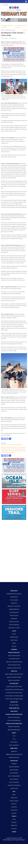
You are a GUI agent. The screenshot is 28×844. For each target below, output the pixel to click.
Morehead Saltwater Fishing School (14, 723)
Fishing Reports (14, 591)
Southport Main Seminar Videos (14, 720)
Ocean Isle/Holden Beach (14, 625)
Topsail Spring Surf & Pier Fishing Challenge (14, 689)
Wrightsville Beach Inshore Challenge (14, 662)
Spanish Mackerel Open (14, 708)
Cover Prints (14, 822)
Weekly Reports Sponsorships (14, 785)
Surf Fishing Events (14, 683)
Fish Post (25, 30)
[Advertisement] (14, 535)
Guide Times (14, 646)
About (14, 791)
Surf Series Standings (14, 705)
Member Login (14, 751)
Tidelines (14, 643)
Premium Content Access (14, 757)
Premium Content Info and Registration (14, 754)
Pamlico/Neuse (14, 603)
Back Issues (14, 813)
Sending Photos (14, 798)
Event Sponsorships (14, 773)
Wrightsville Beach (14, 615)
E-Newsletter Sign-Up (14, 801)
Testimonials (14, 764)
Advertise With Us (11, 10)
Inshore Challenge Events (14, 652)
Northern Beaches (14, 597)
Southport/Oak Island (14, 621)
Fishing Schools (14, 711)
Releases (14, 634)
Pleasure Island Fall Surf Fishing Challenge (14, 696)
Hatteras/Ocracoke (14, 600)
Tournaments (14, 649)
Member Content (14, 748)
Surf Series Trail (14, 702)
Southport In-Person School (14, 717)
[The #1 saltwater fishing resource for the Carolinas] (14, 13)
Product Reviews (14, 640)
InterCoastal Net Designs (19, 840)
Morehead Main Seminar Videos (14, 730)
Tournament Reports (14, 637)
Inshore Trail (14, 671)
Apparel (14, 819)
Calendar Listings (14, 788)
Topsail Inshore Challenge (14, 658)
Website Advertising (14, 770)
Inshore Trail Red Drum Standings (14, 677)
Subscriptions (14, 810)
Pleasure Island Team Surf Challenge (14, 686)
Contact (14, 794)
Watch (14, 736)
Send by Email (13, 38)
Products (14, 816)
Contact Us (18, 10)
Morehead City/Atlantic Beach (14, 606)
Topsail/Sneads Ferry (14, 612)
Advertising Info (14, 760)
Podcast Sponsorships (14, 745)
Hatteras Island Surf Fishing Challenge (14, 692)
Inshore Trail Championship (14, 680)
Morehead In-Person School (14, 726)
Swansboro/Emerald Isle (14, 609)
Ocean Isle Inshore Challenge (14, 655)
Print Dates (14, 804)
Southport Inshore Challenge (14, 665)
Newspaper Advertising (14, 767)
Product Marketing (14, 779)
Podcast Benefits (14, 742)
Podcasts (14, 733)
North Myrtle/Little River (14, 628)
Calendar (14, 831)
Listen (14, 739)
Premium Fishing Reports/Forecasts (14, 594)
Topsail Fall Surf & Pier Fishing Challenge (14, 699)
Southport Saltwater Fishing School (14, 714)
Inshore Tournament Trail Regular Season (14, 674)
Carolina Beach (14, 618)
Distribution (14, 807)
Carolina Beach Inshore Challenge (14, 668)
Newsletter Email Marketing (14, 776)
